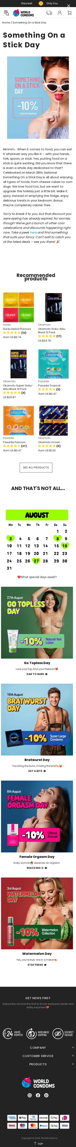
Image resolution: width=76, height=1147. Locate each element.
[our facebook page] (38, 1095)
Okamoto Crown (49, 442)
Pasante (43, 381)
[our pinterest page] (46, 1095)
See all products (36, 467)
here (33, 232)
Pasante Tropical (49, 385)
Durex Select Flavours (17, 329)
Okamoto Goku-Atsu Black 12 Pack (51, 330)
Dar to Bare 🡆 (37, 674)
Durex (7, 324)
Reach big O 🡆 (37, 867)
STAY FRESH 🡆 (37, 964)
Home (6, 22)
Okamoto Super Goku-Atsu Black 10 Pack (18, 387)
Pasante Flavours (14, 442)
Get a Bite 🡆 (37, 770)
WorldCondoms (23, 13)
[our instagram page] (30, 1095)
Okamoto (44, 324)
